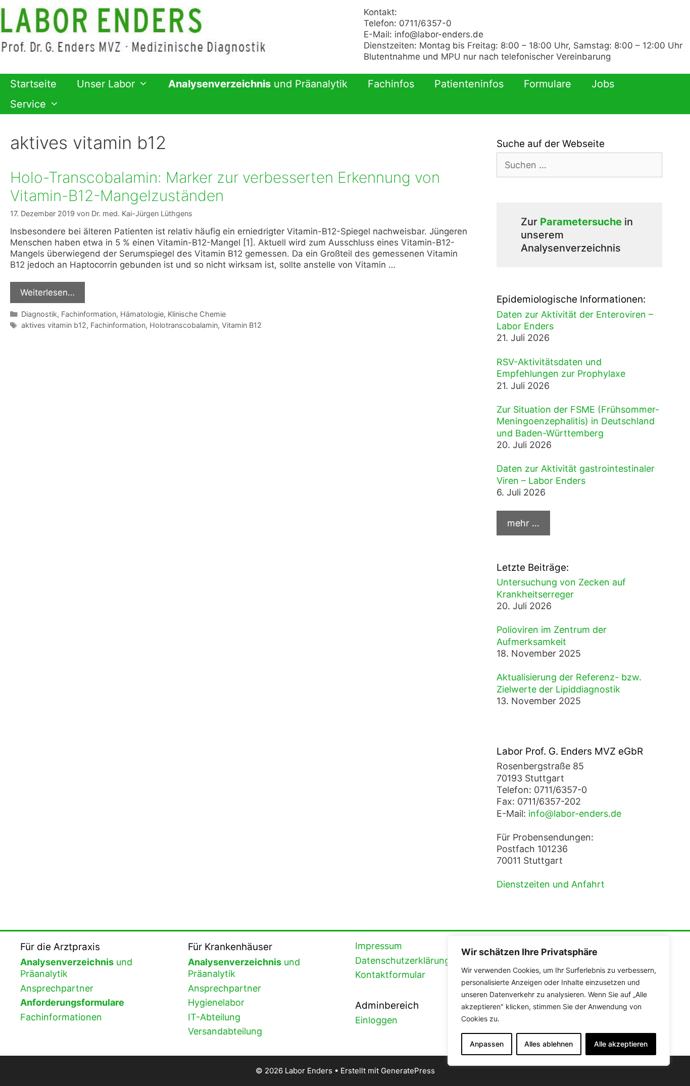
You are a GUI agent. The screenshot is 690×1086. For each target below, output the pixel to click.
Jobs (603, 84)
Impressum (378, 946)
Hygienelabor (216, 1002)
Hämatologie (142, 314)
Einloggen (376, 1020)
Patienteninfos (469, 84)
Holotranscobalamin (184, 325)
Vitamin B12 (242, 325)
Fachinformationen (61, 1017)
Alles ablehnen (548, 1044)
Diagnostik (39, 314)
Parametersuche (581, 222)
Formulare (547, 84)
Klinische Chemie (197, 314)
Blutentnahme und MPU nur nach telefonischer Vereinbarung (487, 57)
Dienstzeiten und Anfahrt (551, 884)
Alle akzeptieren (621, 1044)
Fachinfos (391, 84)
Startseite (33, 84)
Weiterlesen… (47, 292)
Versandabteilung (225, 1031)
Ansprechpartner (56, 988)
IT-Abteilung (214, 1017)
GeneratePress (408, 1070)
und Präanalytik (258, 84)
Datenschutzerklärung (402, 960)
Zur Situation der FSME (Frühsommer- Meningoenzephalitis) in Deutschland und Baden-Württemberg (578, 421)
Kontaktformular (390, 974)
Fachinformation (88, 314)
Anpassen (487, 1044)
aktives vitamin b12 (53, 325)
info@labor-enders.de (439, 34)
